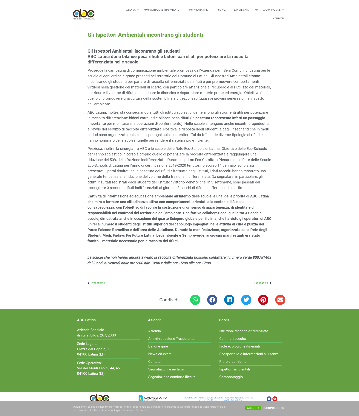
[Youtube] (274, 398)
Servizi (222, 10)
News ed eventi (160, 354)
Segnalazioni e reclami (166, 369)
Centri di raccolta (232, 338)
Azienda (131, 10)
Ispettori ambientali (234, 369)
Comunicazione (271, 10)
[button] (195, 300)
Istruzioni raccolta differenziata (243, 331)
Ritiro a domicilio (232, 361)
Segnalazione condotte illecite (172, 377)
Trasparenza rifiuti (198, 10)
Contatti (278, 18)
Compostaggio (231, 377)
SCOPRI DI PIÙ (274, 408)
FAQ (256, 10)
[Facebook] (269, 398)
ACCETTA (253, 408)
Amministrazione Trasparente (161, 10)
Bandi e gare (241, 10)
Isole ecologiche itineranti (239, 346)
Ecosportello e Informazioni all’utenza (249, 354)
